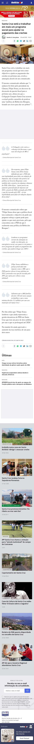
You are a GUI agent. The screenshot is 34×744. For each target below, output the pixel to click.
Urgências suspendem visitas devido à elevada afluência (15, 374)
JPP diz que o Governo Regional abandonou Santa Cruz (14, 664)
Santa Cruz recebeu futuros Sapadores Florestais (13, 479)
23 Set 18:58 (5, 638)
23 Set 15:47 (5, 669)
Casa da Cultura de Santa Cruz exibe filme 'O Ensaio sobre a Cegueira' (16, 602)
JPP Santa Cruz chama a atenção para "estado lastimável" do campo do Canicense (16, 542)
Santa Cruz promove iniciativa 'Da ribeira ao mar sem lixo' (16, 510)
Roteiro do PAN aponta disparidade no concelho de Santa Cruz (16, 633)
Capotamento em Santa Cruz (14, 572)
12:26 (3, 607)
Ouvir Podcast (24, 738)
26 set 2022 (25, 37)
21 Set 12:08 (5, 484)
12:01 (3, 548)
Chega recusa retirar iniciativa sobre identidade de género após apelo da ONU (16, 364)
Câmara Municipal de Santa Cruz (12, 340)
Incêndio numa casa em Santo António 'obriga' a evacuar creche (15, 448)
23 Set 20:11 (5, 514)
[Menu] (2, 2)
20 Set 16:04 (5, 453)
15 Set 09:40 (5, 576)
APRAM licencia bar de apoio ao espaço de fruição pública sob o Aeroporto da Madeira (17, 383)
